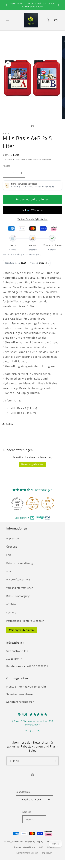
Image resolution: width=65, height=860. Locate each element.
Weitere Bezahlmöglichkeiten (32, 219)
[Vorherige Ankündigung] (6, 4)
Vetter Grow (17, 841)
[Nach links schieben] (24, 125)
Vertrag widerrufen (21, 630)
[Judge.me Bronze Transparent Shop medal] (32, 503)
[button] (7, 20)
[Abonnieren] (54, 761)
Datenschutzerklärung (19, 563)
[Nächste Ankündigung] (58, 4)
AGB (8, 571)
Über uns (11, 546)
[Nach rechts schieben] (40, 125)
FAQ (8, 555)
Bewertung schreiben (32, 464)
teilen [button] (9, 424)
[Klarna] (54, 228)
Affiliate (11, 604)
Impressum (13, 538)
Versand (19, 159)
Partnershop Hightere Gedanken (25, 620)
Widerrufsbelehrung (18, 579)
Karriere (11, 612)
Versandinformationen (19, 587)
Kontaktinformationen (27, 852)
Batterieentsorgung (18, 596)
